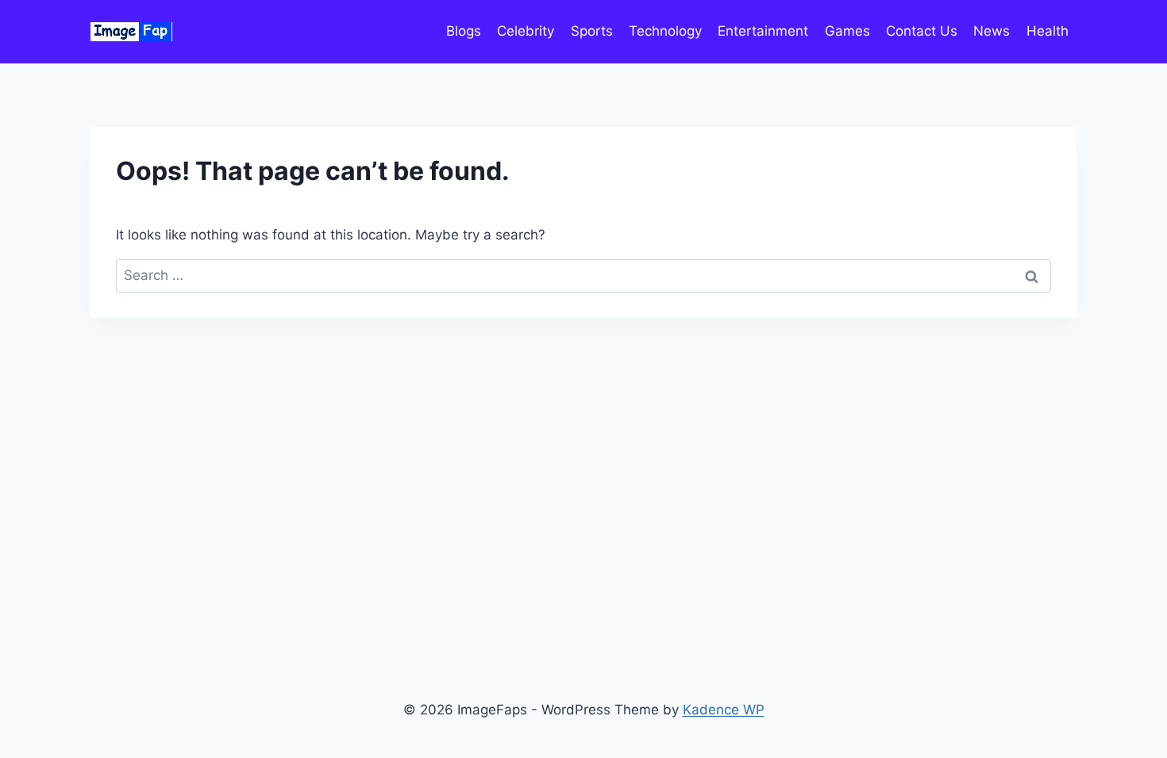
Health (1047, 31)
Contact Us (921, 31)
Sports (592, 31)
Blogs (463, 31)
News (991, 31)
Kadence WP (724, 710)
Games (847, 31)
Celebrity (525, 31)
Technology (665, 31)
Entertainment (763, 31)
